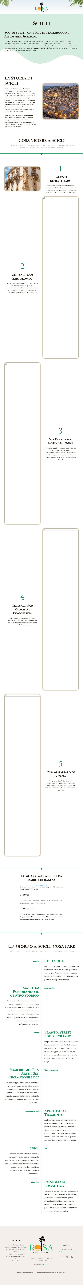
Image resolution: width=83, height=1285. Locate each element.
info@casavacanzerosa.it (67, 1252)
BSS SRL (46, 1264)
